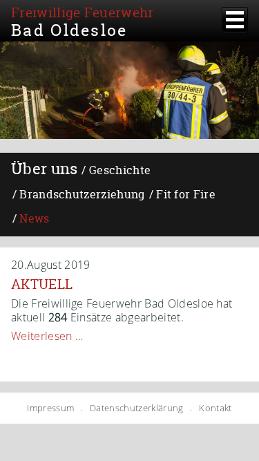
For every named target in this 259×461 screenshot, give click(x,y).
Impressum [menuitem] (50, 408)
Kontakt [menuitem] (215, 408)
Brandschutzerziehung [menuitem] (81, 194)
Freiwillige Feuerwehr (82, 20)
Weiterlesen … (47, 336)
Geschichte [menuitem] (120, 170)
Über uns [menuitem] (44, 168)
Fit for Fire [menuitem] (185, 194)
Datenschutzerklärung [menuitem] (136, 408)
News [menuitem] (34, 218)
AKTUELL (42, 284)
